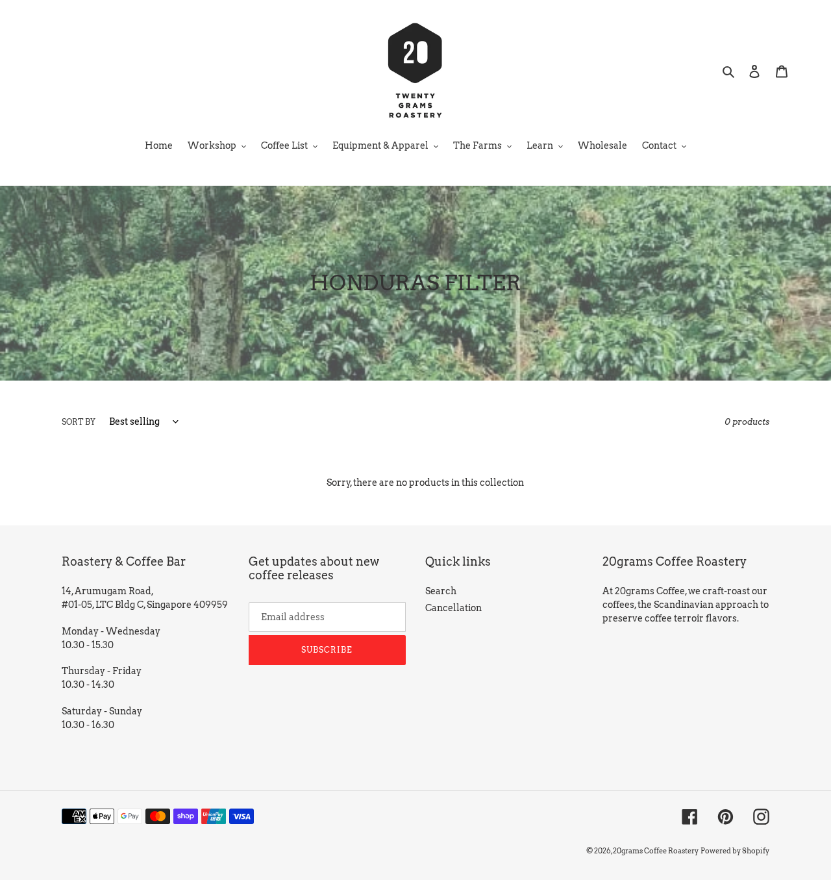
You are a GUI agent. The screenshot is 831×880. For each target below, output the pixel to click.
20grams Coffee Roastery (656, 850)
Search (440, 591)
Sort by (78, 422)
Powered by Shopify (735, 850)
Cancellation (453, 608)
